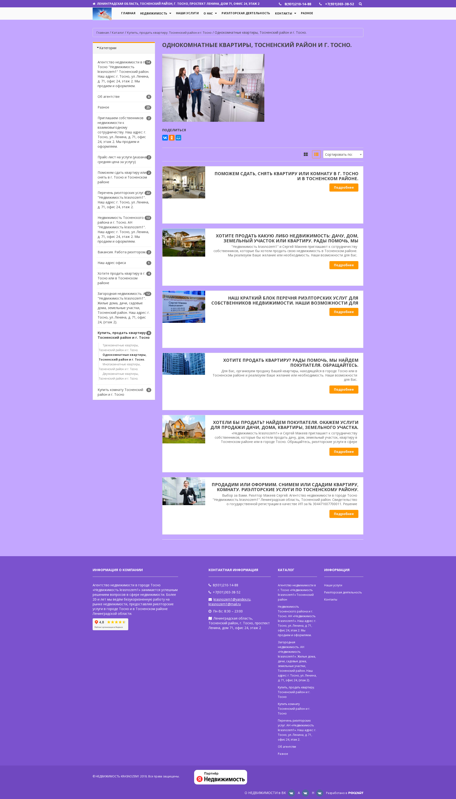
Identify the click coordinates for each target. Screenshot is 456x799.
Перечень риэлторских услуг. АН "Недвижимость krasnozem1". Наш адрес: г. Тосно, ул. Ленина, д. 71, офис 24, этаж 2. (124, 199)
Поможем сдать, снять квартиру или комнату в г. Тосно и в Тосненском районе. (286, 176)
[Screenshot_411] (183, 505)
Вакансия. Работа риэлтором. (122, 252)
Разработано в (337, 793)
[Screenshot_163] (183, 194)
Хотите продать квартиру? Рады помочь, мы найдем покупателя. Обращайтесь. (290, 362)
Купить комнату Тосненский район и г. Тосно (120, 392)
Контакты (283, 13)
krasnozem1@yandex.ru (232, 599)
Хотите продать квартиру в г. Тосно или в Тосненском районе (121, 278)
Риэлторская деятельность (246, 13)
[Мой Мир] (178, 138)
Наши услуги (187, 13)
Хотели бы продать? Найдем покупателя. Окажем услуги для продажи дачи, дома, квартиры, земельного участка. (284, 424)
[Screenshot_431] (183, 443)
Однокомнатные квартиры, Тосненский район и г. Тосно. (122, 357)
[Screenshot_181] (183, 257)
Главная (128, 13)
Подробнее (344, 187)
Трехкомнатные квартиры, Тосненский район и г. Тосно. (119, 347)
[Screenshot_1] (183, 381)
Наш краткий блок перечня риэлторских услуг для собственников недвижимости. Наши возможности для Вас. (284, 303)
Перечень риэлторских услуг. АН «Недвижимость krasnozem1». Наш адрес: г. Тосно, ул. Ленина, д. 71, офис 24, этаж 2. (297, 730)
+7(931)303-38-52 (226, 592)
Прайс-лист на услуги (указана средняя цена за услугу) (122, 159)
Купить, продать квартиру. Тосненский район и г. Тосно (124, 335)
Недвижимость (153, 13)
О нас (208, 13)
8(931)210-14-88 (225, 585)
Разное (307, 13)
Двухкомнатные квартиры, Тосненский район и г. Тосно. (119, 376)
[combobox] (343, 154)
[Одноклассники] (172, 138)
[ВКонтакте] (165, 138)
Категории (107, 48)
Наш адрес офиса (112, 262)
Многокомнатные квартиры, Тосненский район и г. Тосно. (120, 366)
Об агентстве (109, 96)
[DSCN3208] (183, 319)
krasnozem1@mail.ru (225, 604)
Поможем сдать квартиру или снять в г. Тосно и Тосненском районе (122, 177)
